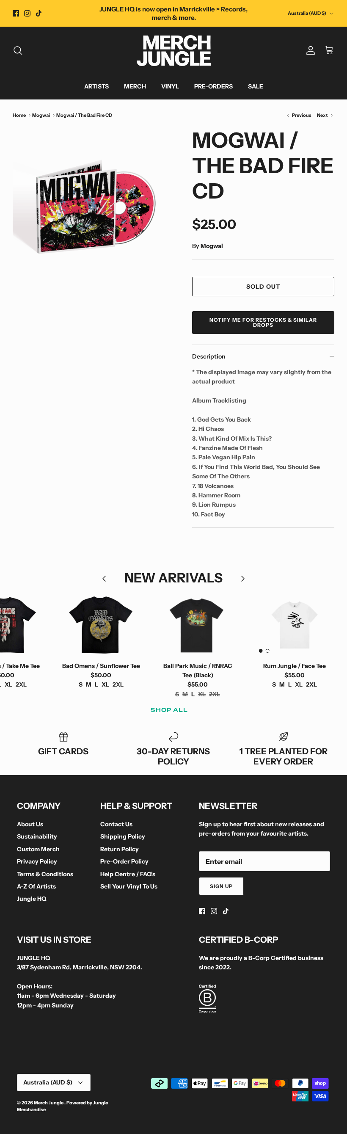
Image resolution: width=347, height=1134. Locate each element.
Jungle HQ (31, 898)
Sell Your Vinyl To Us (128, 886)
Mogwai (41, 115)
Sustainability (37, 836)
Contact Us (116, 824)
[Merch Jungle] (174, 50)
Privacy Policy (37, 861)
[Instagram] (27, 13)
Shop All (169, 709)
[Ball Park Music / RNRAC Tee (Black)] (198, 625)
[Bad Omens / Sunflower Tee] (101, 625)
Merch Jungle (49, 1103)
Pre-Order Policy (124, 861)
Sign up (221, 886)
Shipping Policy (122, 836)
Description (209, 356)
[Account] (309, 50)
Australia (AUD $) (307, 13)
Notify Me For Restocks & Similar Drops (263, 322)
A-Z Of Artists (36, 886)
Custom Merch (38, 849)
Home (19, 115)
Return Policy (119, 849)
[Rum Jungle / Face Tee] (294, 625)
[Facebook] (16, 13)
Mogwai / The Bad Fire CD (84, 115)
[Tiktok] (39, 13)
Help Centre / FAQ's (127, 874)
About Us (30, 824)
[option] (93, 207)
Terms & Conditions (45, 874)
